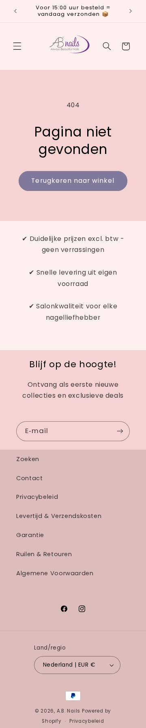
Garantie (30, 535)
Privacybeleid (37, 497)
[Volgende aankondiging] (131, 11)
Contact (29, 478)
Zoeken (27, 459)
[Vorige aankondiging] (15, 11)
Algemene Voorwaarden (55, 573)
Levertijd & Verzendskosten (58, 516)
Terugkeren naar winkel (72, 180)
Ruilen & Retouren (44, 554)
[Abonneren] (120, 431)
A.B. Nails (68, 711)
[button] (17, 46)
